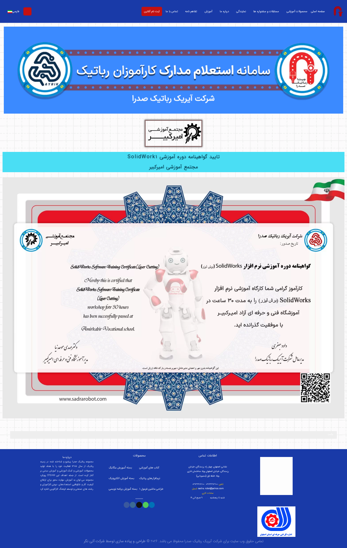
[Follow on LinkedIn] (152, 505)
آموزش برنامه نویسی (120, 489)
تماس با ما (172, 11)
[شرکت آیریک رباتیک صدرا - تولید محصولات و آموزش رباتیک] (338, 11)
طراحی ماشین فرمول (152, 489)
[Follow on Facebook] (127, 505)
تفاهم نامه (191, 11)
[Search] (27, 11)
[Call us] (146, 505)
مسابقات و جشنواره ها (266, 11)
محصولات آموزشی (297, 11)
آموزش (208, 11)
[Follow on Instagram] (133, 505)
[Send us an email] (139, 505)
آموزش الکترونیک (118, 478)
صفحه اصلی (318, 11)
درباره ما (224, 11)
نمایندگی (241, 11)
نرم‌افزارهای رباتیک (149, 478)
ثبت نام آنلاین (152, 11)
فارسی (15, 11)
